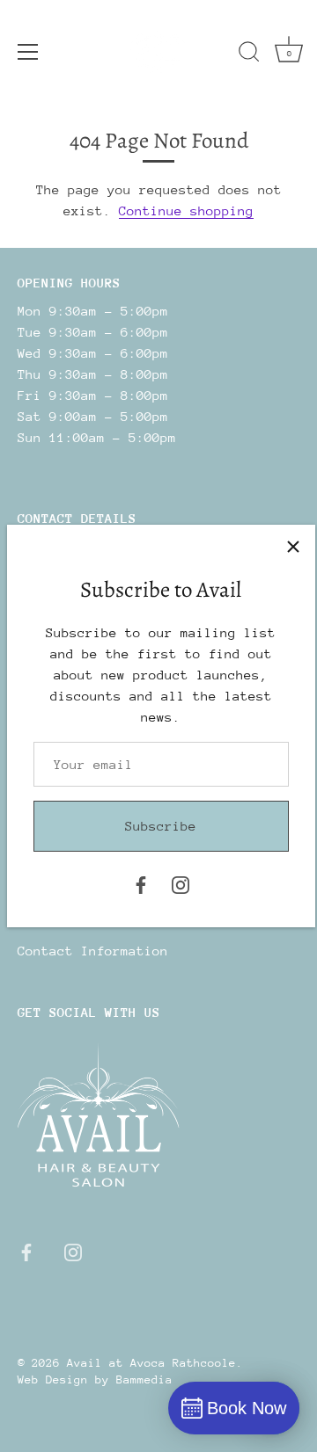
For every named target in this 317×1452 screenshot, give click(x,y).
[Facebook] (141, 882)
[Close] (293, 546)
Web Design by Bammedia (95, 1379)
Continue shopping (186, 210)
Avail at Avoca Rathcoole (151, 1362)
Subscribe (160, 825)
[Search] (249, 54)
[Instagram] (180, 882)
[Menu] (28, 52)
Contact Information (93, 950)
